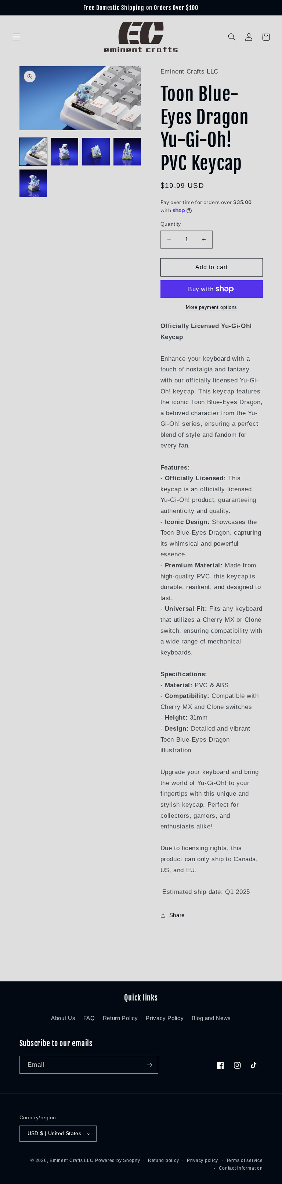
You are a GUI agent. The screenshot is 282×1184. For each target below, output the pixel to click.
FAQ (89, 1018)
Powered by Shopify (117, 1160)
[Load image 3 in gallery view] (96, 151)
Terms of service (244, 1160)
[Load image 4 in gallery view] (127, 151)
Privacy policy (202, 1160)
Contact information (241, 1168)
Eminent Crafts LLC (71, 1160)
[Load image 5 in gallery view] (33, 183)
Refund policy (163, 1160)
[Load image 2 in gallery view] (64, 151)
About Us (63, 1018)
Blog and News (211, 1018)
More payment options (211, 307)
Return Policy (120, 1018)
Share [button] (177, 915)
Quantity (170, 224)
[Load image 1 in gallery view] (33, 151)
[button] (16, 37)
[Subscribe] (149, 1065)
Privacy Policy (165, 1018)
